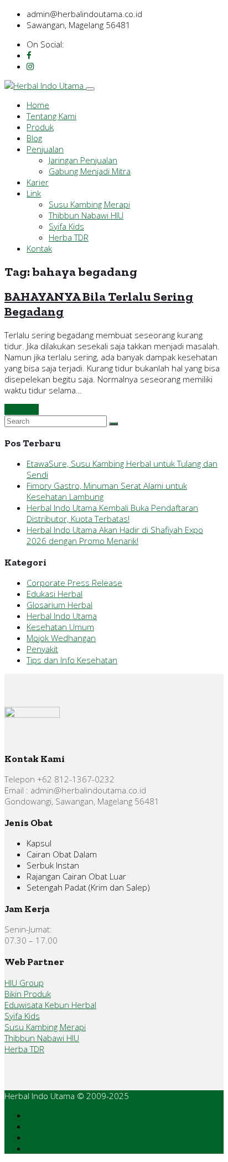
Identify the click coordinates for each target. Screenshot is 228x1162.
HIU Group (24, 982)
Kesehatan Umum (60, 626)
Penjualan (45, 148)
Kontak (39, 248)
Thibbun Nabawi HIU (86, 215)
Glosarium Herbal (59, 604)
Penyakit (42, 648)
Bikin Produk (27, 993)
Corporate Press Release (74, 582)
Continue (21, 409)
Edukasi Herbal (54, 593)
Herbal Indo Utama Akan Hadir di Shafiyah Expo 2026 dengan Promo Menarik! (115, 535)
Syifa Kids (66, 226)
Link (34, 193)
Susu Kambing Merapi (89, 204)
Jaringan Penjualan (83, 160)
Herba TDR (69, 237)
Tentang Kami (51, 115)
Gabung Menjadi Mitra (90, 171)
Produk (40, 126)
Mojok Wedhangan (61, 637)
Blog (34, 137)
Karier (38, 182)
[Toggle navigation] (90, 88)
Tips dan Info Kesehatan (72, 659)
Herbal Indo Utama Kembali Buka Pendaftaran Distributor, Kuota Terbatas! (112, 513)
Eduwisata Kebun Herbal (50, 1004)
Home (38, 104)
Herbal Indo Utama (62, 615)
